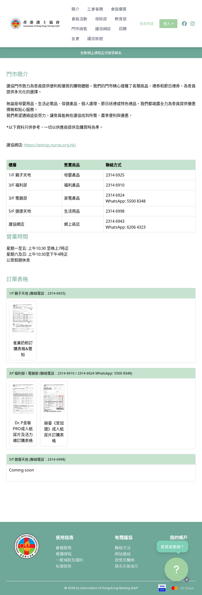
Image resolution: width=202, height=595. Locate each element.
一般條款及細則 (69, 560)
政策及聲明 (125, 560)
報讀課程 (63, 554)
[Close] (186, 579)
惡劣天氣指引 (126, 566)
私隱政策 (63, 566)
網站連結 (123, 554)
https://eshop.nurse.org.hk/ (50, 145)
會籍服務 (63, 547)
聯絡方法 (123, 547)
